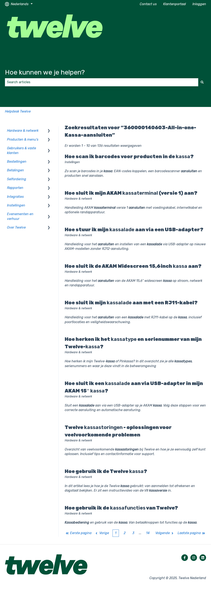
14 (148, 533)
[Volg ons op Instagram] (193, 557)
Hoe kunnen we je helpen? (45, 72)
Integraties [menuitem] (15, 197)
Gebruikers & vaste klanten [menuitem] (21, 150)
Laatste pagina (189, 533)
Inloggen (199, 4)
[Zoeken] (202, 82)
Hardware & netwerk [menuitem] (23, 131)
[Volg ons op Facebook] (184, 557)
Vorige (104, 533)
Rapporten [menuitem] (15, 188)
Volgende (162, 533)
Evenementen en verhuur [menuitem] (20, 216)
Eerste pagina (80, 533)
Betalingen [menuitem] (15, 170)
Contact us (148, 4)
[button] (49, 131)
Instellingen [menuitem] (16, 205)
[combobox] (101, 82)
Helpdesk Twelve (18, 111)
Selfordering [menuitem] (16, 179)
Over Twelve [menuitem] (16, 227)
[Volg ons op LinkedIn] (202, 557)
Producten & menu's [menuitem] (22, 139)
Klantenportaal (174, 4)
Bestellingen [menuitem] (16, 162)
